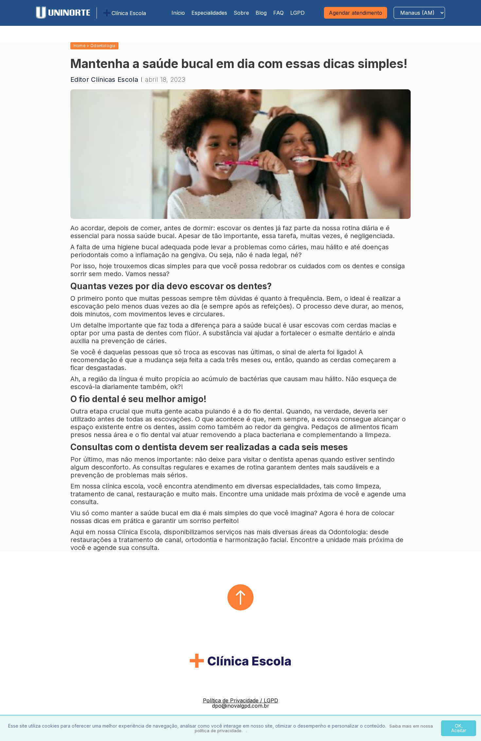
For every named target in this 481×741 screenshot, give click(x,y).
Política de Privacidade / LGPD (240, 700)
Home (80, 45)
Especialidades (209, 12)
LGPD (297, 12)
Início (178, 12)
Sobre (241, 12)
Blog (261, 12)
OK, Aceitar (458, 728)
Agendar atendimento (355, 12)
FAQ (278, 12)
